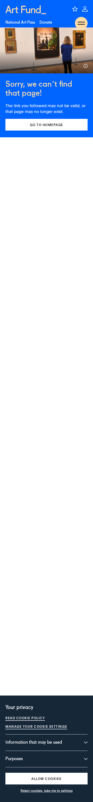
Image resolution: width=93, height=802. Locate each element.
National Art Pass (20, 22)
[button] (46, 125)
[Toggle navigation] (81, 23)
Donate (46, 22)
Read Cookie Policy (25, 718)
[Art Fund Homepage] (25, 9)
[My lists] (75, 9)
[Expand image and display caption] (86, 66)
